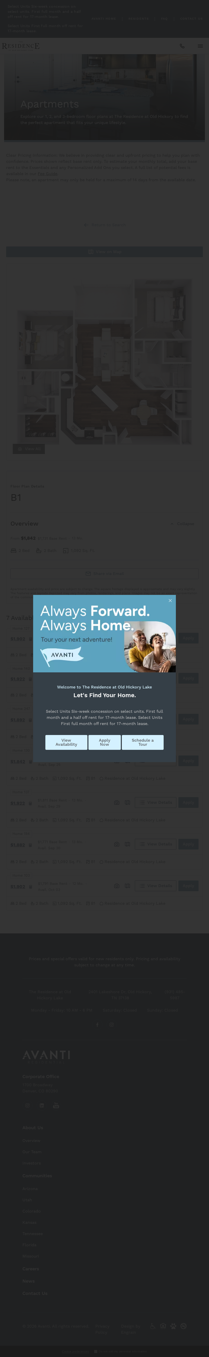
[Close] (170, 600)
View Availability (66, 742)
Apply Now (104, 742)
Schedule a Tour (143, 742)
